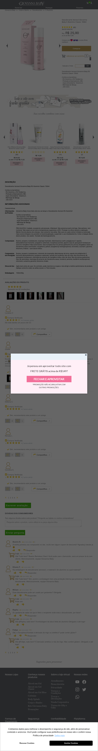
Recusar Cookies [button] (27, 743)
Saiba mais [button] (59, 735)
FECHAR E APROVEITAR (49, 379)
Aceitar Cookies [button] (71, 743)
